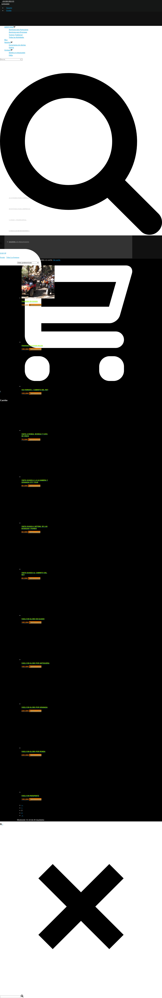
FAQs (11, 55)
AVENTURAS (9, 27)
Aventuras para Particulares (18, 29)
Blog (5, 40)
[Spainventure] (37, 259)
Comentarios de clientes (17, 45)
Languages (5, 4)
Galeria (11, 47)
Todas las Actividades (16, 37)
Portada (2, 257)
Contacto (7, 50)
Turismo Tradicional (15, 35)
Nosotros (7, 42)
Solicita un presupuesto (17, 52)
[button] (35, 349)
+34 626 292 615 (8, 1)
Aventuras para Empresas (18, 32)
